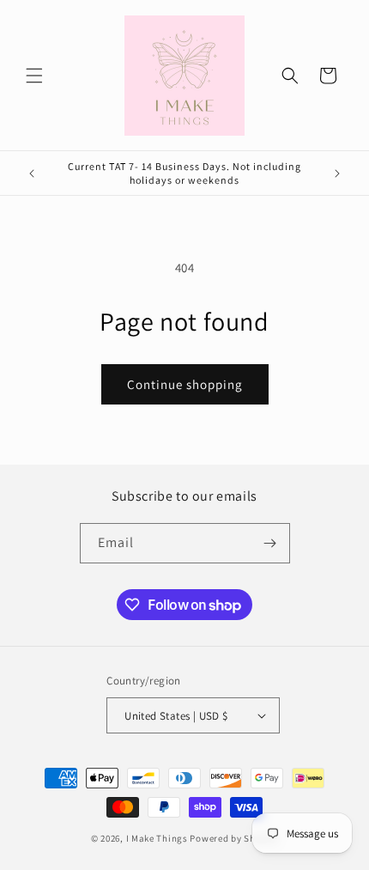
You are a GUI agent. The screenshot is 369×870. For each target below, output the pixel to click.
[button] (34, 75)
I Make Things (157, 838)
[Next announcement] (337, 173)
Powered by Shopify (234, 838)
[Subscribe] (270, 543)
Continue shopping (185, 384)
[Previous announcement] (32, 173)
